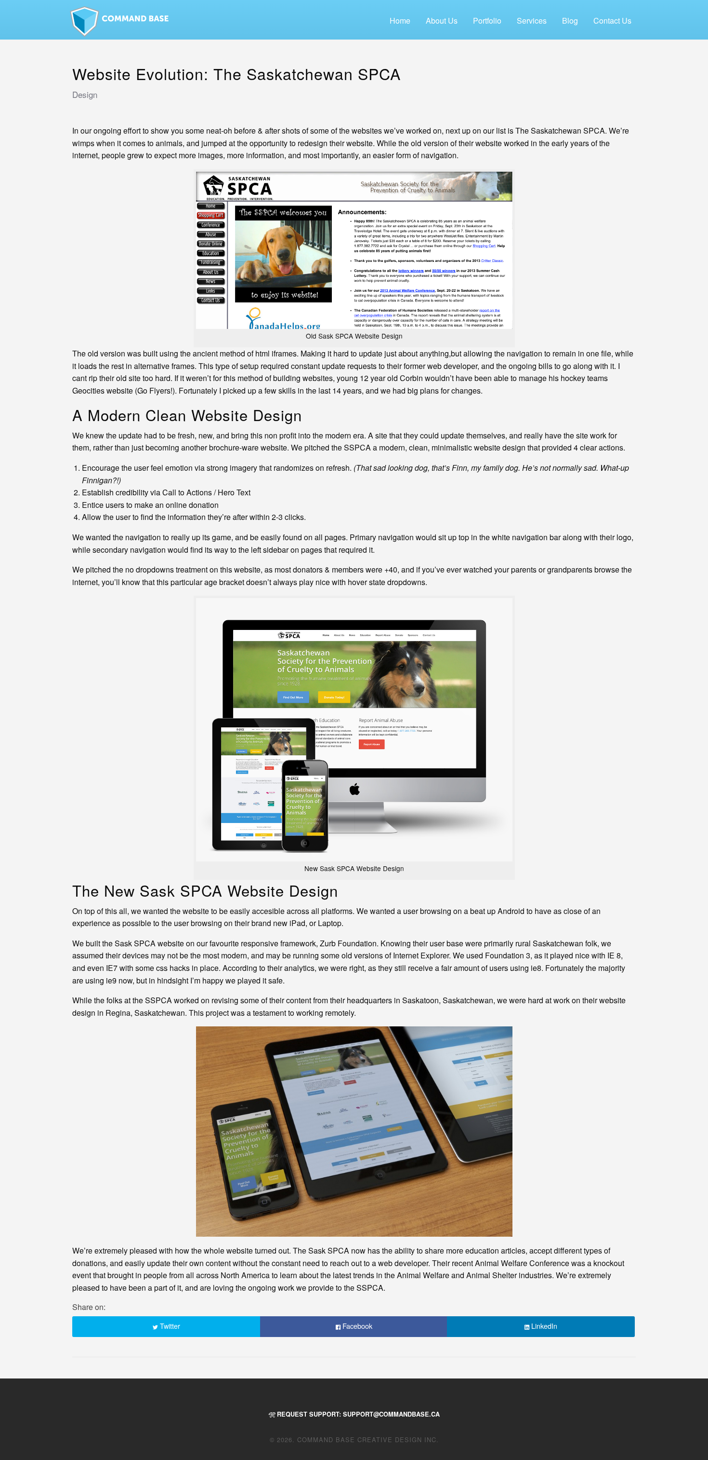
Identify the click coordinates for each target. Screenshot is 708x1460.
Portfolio (487, 20)
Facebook (356, 1326)
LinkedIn (543, 1326)
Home (400, 20)
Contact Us (612, 20)
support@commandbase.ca (391, 1414)
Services (532, 20)
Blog (570, 20)
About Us (442, 20)
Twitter (169, 1326)
